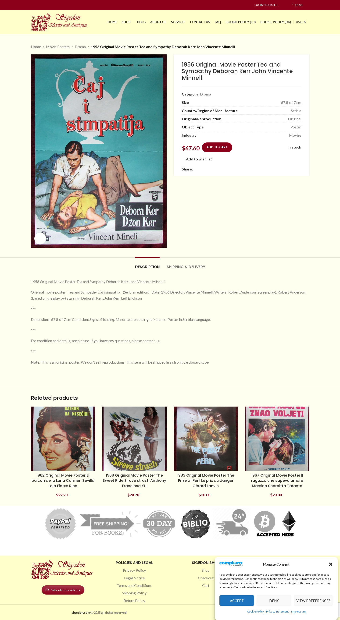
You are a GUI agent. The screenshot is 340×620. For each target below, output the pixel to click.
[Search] (308, 5)
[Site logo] (60, 21)
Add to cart (217, 147)
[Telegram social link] (240, 169)
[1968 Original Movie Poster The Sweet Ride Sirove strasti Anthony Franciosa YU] (134, 439)
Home (36, 46)
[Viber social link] (246, 169)
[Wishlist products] (283, 5)
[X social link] (201, 169)
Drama (80, 46)
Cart (205, 585)
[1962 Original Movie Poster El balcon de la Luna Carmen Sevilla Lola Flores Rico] (63, 439)
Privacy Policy (134, 570)
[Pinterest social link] (45, 5)
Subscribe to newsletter (65, 590)
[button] (330, 564)
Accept (237, 601)
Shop (206, 570)
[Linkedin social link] (50, 5)
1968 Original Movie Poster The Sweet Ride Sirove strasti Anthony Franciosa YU (134, 481)
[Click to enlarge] (40, 238)
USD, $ (301, 22)
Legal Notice (134, 578)
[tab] (147, 264)
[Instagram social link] (39, 5)
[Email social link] (207, 169)
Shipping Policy (134, 593)
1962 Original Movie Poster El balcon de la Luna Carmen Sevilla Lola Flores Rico (63, 481)
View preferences (313, 601)
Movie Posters (58, 46)
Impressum (298, 611)
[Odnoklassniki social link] (223, 169)
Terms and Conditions (134, 585)
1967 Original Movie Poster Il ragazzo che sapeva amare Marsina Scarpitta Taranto (277, 481)
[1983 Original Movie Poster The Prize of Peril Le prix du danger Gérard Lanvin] (206, 439)
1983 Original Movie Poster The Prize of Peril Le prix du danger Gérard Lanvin (205, 481)
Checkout (206, 578)
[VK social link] (235, 169)
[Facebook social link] (33, 5)
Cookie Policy (255, 611)
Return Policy (134, 600)
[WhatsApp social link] (229, 169)
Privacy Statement (277, 611)
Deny (274, 601)
